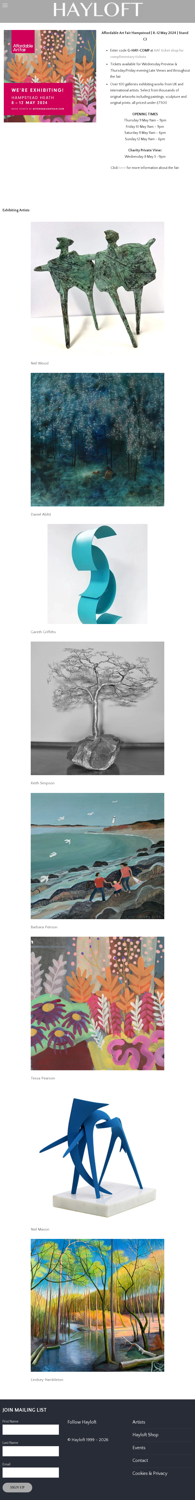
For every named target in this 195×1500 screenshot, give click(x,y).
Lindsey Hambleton (47, 1380)
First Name (11, 1421)
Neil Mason (40, 1229)
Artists (139, 1422)
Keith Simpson (43, 783)
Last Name (10, 1443)
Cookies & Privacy (150, 1473)
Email (6, 1464)
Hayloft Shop (145, 1435)
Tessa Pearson (43, 1078)
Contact (140, 1460)
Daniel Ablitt (41, 514)
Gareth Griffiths (43, 632)
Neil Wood (39, 363)
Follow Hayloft (82, 1422)
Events (139, 1447)
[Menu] (5, 5)
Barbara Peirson (44, 927)
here (122, 168)
